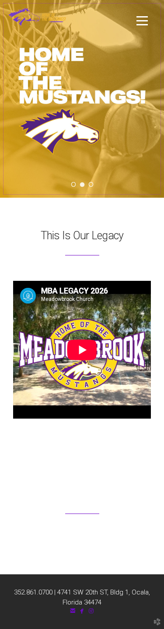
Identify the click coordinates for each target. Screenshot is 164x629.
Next (145, 99)
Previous (19, 99)
